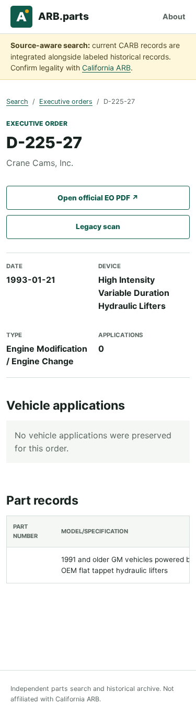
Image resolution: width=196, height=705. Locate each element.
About (174, 16)
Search (17, 101)
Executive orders (66, 101)
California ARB (106, 67)
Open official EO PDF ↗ (98, 198)
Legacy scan (98, 226)
